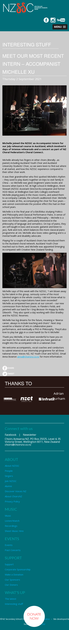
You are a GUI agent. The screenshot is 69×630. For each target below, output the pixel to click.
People (9, 470)
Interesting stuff (14, 603)
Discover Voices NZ (15, 491)
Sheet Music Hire (14, 531)
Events (9, 545)
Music (8, 515)
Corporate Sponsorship (17, 569)
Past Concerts (13, 550)
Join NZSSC (11, 481)
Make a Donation (14, 574)
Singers (9, 475)
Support (9, 564)
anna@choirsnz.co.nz (28, 356)
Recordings (11, 525)
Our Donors (11, 584)
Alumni (8, 486)
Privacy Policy (12, 501)
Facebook (10, 434)
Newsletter (29, 434)
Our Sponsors (12, 579)
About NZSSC (12, 465)
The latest (10, 598)
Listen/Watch (12, 520)
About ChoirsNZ (13, 496)
